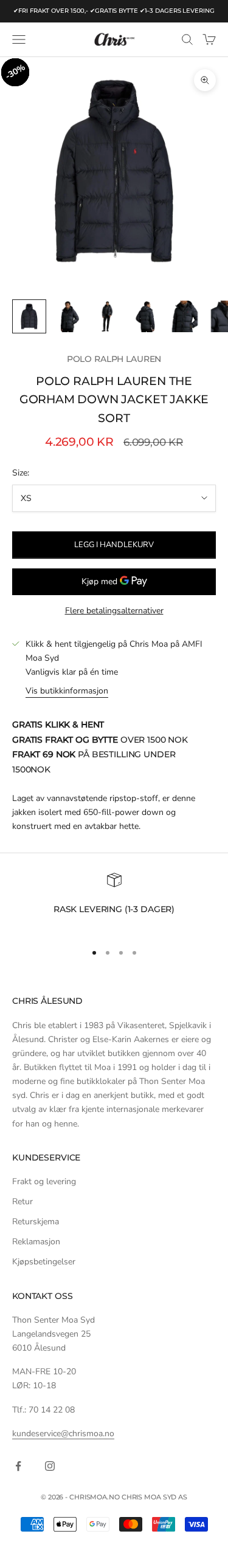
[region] (114, 902)
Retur (22, 1201)
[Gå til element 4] (146, 316)
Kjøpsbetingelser (43, 1261)
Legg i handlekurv (114, 544)
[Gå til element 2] (68, 316)
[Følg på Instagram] (50, 1466)
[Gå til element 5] (185, 316)
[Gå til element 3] (107, 316)
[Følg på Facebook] (18, 1466)
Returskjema (35, 1221)
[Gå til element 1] (29, 316)
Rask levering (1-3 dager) (114, 909)
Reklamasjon (36, 1241)
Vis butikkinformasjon (67, 691)
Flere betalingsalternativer (114, 610)
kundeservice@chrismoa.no (63, 1433)
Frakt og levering (44, 1181)
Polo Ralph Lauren (114, 358)
